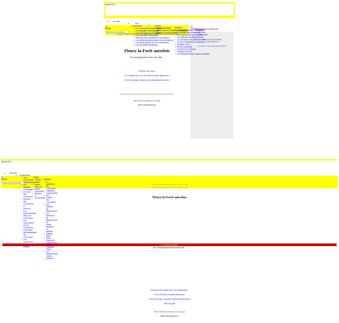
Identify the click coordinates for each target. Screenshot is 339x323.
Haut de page (169, 303)
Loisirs (158, 25)
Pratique (199, 30)
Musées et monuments (166, 33)
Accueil (116, 21)
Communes (24, 175)
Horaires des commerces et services (153, 38)
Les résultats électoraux (147, 45)
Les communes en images (148, 33)
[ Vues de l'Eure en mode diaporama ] (169, 294)
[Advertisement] (185, 9)
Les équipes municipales (147, 31)
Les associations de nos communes (152, 42)
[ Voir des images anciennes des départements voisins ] (147, 80)
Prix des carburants (203, 33)
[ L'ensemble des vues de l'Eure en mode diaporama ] (147, 75)
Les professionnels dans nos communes (154, 40)
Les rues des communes (147, 35)
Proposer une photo (147, 71)
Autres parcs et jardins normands (39, 187)
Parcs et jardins (163, 28)
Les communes (137, 24)
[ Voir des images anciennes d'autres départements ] (169, 299)
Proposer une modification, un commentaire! (169, 290)
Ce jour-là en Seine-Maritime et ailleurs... (212, 46)
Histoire (178, 28)
